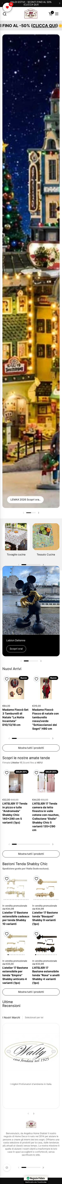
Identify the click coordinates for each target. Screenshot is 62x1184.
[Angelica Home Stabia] (30, 14)
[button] (5, 14)
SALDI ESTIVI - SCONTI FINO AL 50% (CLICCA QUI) (31, 3)
